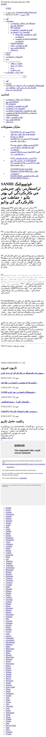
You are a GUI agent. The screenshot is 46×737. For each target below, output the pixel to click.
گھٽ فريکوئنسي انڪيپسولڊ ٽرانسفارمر (21, 111)
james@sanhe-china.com (27, 12)
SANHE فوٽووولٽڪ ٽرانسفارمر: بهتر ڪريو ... (18, 392)
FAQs (8, 54)
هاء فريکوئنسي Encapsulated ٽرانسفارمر (21, 113)
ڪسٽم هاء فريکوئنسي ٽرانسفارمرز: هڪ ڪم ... (19, 383)
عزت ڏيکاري (15, 70)
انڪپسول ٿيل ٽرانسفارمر (20, 32)
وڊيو (7, 59)
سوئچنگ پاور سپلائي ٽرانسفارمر (22, 23)
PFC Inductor (15, 28)
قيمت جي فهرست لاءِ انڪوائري (13, 433)
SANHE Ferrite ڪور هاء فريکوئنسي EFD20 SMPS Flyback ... (24, 177)
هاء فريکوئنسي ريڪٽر (18, 46)
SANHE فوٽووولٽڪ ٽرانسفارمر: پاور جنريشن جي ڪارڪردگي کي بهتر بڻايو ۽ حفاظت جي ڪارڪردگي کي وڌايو (25, 87)
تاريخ (12, 68)
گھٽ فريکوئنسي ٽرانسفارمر (21, 30)
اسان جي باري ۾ (13, 61)
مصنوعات (9, 21)
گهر (7, 19)
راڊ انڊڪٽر (14, 50)
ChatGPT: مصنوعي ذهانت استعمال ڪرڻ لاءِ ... (19, 411)
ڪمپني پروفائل (16, 63)
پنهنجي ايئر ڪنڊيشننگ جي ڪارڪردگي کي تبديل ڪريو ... (22, 373)
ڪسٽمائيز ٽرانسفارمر (14, 57)
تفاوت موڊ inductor (17, 48)
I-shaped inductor (16, 43)
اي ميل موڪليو (7, 438)
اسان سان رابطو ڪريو (14, 72)
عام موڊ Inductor (16, 26)
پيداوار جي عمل (16, 66)
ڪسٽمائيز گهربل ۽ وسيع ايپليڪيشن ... (15, 402)
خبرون (8, 52)
